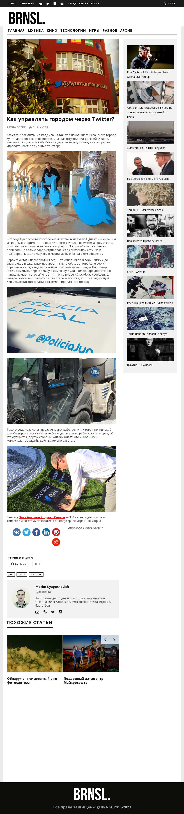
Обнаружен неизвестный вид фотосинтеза (32, 680)
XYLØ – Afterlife (136, 272)
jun (11, 574)
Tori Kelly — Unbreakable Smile (145, 210)
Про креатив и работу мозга (144, 240)
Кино (52, 30)
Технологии (73, 30)
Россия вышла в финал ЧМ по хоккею (150, 303)
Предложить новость (83, 3)
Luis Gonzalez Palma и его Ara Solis (148, 178)
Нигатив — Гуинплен (140, 365)
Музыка (36, 30)
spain (22, 574)
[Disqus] (62, 736)
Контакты (27, 3)
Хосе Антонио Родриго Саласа (42, 517)
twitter (36, 574)
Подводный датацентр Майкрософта (83, 680)
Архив (126, 30)
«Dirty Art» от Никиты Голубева (146, 147)
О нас (12, 3)
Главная (16, 30)
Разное (110, 30)
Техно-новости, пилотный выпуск (147, 333)
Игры (94, 30)
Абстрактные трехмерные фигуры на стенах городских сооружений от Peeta (149, 112)
